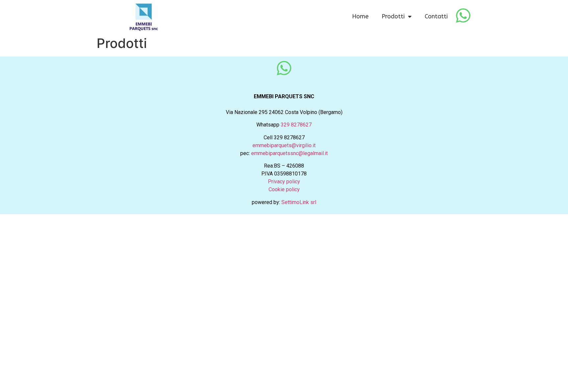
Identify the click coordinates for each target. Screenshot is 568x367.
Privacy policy (284, 181)
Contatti (436, 16)
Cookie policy (284, 189)
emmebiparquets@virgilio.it (284, 145)
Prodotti (393, 16)
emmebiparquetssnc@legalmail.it (289, 153)
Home (360, 16)
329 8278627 (296, 125)
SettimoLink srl (298, 202)
